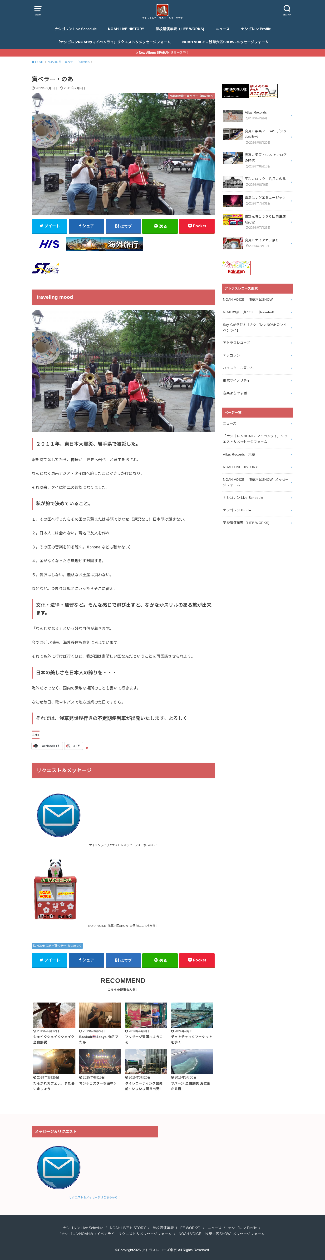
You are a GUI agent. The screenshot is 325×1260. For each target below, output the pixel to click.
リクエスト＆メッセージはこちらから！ (94, 1197)
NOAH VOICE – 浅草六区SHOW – (249, 299)
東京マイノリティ (236, 380)
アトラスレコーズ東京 (159, 1250)
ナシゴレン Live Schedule (75, 29)
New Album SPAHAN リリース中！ (164, 52)
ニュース (223, 29)
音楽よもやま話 (235, 393)
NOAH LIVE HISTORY (126, 29)
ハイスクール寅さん (238, 368)
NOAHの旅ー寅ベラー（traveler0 (59, 945)
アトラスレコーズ (236, 343)
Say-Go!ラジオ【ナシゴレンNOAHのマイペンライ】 (255, 327)
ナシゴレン (231, 355)
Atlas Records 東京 (239, 454)
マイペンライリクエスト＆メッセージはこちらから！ (123, 845)
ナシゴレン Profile (256, 29)
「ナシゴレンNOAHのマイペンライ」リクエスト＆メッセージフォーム (114, 42)
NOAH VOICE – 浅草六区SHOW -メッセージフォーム (225, 42)
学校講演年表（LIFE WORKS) (180, 29)
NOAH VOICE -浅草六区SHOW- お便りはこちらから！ (123, 925)
